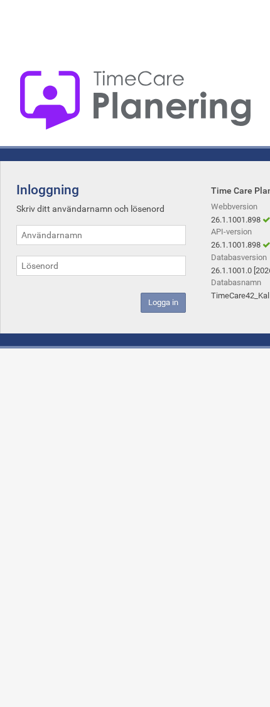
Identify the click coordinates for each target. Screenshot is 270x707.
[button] (163, 303)
